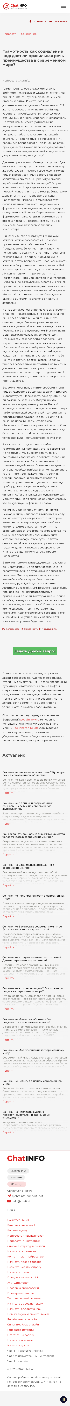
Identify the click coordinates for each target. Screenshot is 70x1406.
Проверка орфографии (23, 1288)
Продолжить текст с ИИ (23, 1277)
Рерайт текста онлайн (22, 1319)
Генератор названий (21, 1225)
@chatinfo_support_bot (27, 1196)
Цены (11, 1210)
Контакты (16, 1177)
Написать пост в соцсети (24, 1261)
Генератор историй (20, 1329)
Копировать (12, 629)
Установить (39, 21)
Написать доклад (18, 1345)
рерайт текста (29, 719)
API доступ (16, 1184)
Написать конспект (20, 1340)
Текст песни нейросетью (24, 1298)
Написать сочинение (21, 1251)
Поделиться (60, 21)
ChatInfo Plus (18, 1170)
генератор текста (27, 727)
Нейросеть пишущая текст (25, 1235)
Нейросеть (9, 33)
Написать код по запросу (24, 1267)
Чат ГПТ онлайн (17, 1361)
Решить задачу (17, 1230)
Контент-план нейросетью (25, 1256)
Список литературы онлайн (26, 1246)
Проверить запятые (21, 1293)
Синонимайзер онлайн (23, 1324)
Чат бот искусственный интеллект (30, 1355)
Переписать (31, 629)
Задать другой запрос (35, 651)
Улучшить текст (17, 1282)
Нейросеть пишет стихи (23, 1240)
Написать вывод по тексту (25, 1303)
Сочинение (29, 33)
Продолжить (49, 629)
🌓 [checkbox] (63, 1399)
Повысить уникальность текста (28, 1314)
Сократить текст (18, 1220)
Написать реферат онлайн (25, 1308)
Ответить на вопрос (21, 1335)
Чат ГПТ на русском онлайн (25, 1350)
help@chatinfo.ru (23, 1201)
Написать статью (18, 1272)
